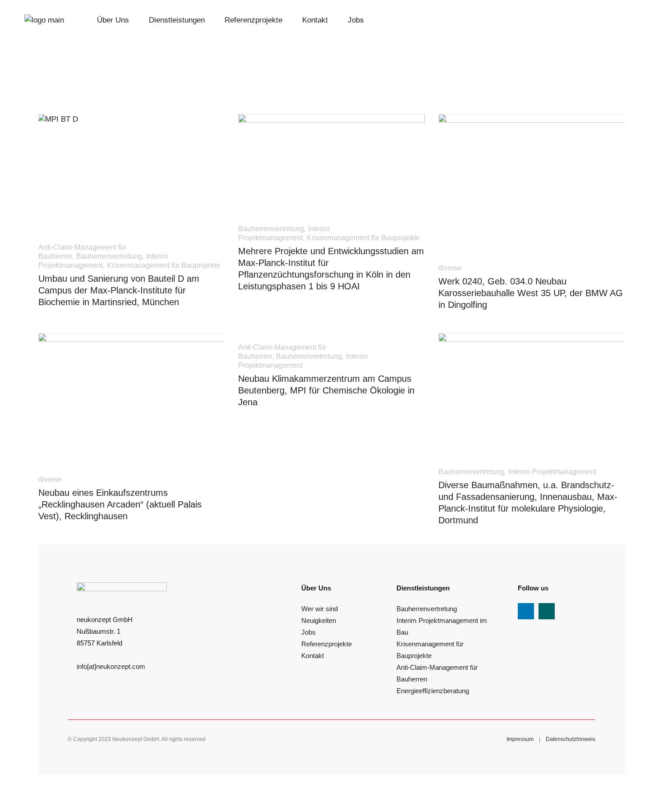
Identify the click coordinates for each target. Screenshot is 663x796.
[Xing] (547, 611)
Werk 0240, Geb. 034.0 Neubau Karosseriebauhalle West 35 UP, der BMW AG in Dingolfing (530, 293)
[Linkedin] (526, 611)
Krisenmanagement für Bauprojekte (163, 265)
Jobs (308, 632)
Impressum (520, 739)
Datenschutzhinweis (570, 739)
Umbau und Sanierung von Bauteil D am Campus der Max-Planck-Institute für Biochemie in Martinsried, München (118, 290)
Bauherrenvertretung (109, 256)
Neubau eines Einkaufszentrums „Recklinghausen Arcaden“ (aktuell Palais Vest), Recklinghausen (120, 504)
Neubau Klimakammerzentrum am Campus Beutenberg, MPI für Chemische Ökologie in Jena (326, 390)
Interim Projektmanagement (552, 472)
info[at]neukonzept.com (111, 666)
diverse (450, 268)
